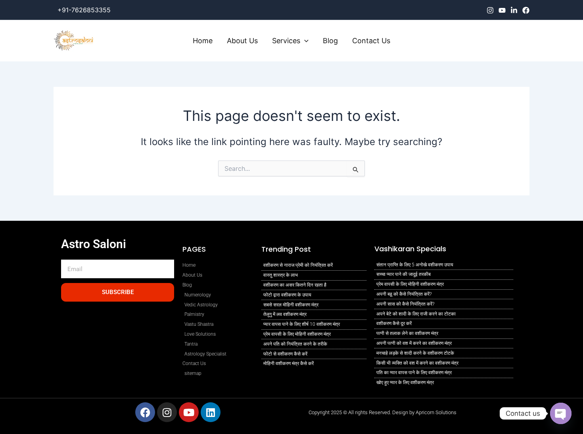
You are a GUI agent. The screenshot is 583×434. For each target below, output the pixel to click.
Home (203, 40)
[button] (304, 41)
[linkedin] (514, 10)
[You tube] (502, 10)
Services (286, 40)
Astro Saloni (93, 244)
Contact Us (371, 40)
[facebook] (525, 10)
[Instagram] (490, 10)
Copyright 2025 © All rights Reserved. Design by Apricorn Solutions (382, 412)
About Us (242, 40)
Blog (330, 40)
